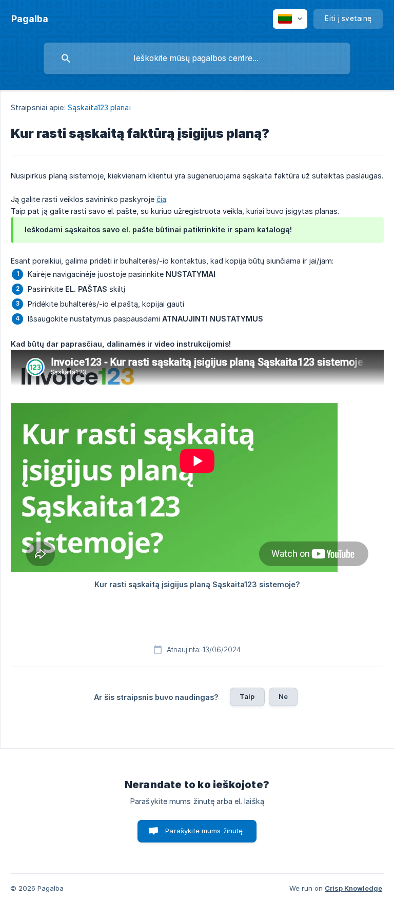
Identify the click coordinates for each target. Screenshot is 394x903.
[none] (29, 19)
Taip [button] (247, 696)
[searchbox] (197, 58)
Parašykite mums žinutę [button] (204, 831)
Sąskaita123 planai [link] (99, 107)
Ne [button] (283, 696)
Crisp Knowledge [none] (353, 888)
